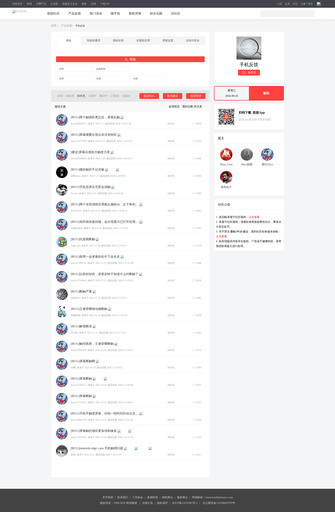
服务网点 (182, 497)
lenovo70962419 (78, 350)
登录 (310, 4)
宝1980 (74, 332)
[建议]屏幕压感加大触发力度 (90, 152)
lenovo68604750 (78, 420)
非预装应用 (143, 40)
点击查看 (254, 217)
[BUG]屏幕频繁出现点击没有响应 (94, 134)
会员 (287, 4)
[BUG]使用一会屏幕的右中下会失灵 (95, 256)
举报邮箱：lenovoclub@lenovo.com (212, 497)
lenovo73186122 (78, 385)
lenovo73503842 (78, 280)
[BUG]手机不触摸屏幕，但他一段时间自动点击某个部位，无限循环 (105, 413)
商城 (29, 3)
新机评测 (135, 13)
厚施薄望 (75, 315)
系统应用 (118, 40)
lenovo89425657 (78, 123)
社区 (295, 4)
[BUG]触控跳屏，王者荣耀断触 (92, 343)
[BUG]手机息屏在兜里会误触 (91, 187)
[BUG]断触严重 (81, 291)
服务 (84, 3)
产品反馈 (74, 13)
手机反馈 (80, 25)
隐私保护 (162, 503)
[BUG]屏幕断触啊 (83, 361)
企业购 (54, 3)
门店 (279, 4)
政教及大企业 (69, 3)
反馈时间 (100, 69)
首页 (54, 25)
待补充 (81, 95)
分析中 (92, 95)
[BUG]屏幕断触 (81, 378)
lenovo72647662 (78, 437)
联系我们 (122, 497)
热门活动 (96, 13)
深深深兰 (75, 298)
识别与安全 (192, 40)
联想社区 (53, 13)
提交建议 (172, 95)
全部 (61, 69)
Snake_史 (75, 245)
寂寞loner (75, 176)
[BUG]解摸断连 (81, 326)
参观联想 (152, 497)
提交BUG (149, 95)
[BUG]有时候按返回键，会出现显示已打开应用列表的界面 (105, 221)
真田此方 (226, 187)
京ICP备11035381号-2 (185, 503)
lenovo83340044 (78, 158)
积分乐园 (156, 13)
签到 (266, 93)
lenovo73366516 (78, 263)
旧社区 (175, 13)
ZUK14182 (76, 210)
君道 (73, 454)
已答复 (115, 95)
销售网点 (167, 497)
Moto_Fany (226, 164)
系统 (68, 40)
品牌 (93, 3)
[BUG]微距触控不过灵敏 (87, 169)
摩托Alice (267, 164)
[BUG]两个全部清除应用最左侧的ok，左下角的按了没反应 (105, 204)
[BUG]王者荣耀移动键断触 (89, 308)
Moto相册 (246, 164)
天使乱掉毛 (76, 228)
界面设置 (167, 40)
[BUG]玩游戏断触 (83, 239)
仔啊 (73, 367)
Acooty (74, 193)
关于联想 (107, 497)
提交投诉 (195, 95)
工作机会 (137, 497)
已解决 (126, 95)
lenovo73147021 (78, 402)
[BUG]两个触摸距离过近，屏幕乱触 (95, 117)
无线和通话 (93, 40)
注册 (303, 4)
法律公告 (147, 503)
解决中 (104, 95)
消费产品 (41, 3)
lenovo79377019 (78, 141)
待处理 (70, 95)
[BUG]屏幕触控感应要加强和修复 (94, 430)
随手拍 (115, 13)
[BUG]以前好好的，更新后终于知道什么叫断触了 (104, 274)
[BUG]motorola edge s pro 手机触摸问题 (97, 448)
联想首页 (17, 3)
